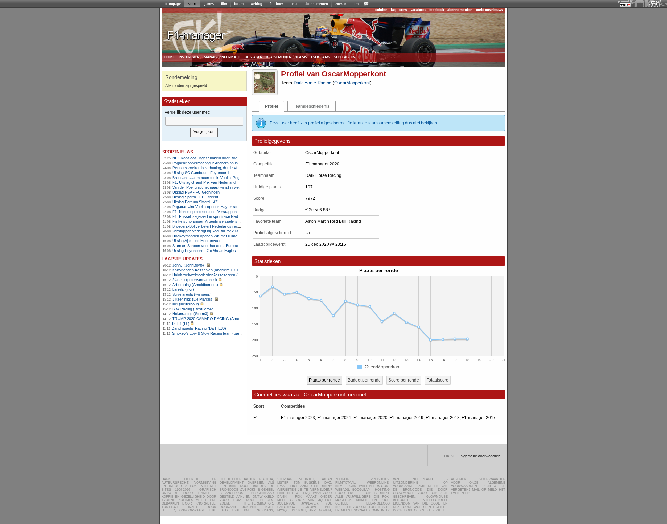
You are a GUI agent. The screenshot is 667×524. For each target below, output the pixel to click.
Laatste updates (182, 258)
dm (356, 4)
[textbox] (204, 121)
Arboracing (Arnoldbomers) (195, 285)
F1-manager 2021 (334, 417)
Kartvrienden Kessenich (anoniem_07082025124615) (217, 270)
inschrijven (189, 57)
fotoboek (276, 4)
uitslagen (253, 57)
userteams (320, 57)
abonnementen (316, 4)
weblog (256, 4)
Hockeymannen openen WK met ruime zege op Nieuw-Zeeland (225, 236)
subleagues (344, 57)
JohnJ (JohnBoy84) (189, 265)
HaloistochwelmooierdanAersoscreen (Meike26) (212, 275)
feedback (436, 10)
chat (294, 4)
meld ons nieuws (489, 10)
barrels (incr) (183, 289)
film (224, 4)
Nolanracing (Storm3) (190, 314)
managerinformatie (222, 57)
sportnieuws (177, 151)
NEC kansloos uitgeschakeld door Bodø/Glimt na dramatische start (228, 158)
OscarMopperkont (352, 82)
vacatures (418, 10)
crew (403, 10)
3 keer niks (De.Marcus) (193, 299)
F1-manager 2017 (479, 417)
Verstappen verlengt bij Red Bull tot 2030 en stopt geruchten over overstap (234, 231)
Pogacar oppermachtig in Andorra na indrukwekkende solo (221, 163)
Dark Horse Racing (312, 82)
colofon (381, 10)
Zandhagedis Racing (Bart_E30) (199, 328)
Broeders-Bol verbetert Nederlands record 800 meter (217, 226)
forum (239, 4)
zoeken (340, 4)
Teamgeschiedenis (311, 106)
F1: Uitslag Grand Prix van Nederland (204, 182)
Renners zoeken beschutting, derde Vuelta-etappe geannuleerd (225, 168)
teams (301, 57)
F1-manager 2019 (406, 417)
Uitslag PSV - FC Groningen (196, 192)
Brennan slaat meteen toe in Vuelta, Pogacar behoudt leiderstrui (225, 177)
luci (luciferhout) (185, 304)
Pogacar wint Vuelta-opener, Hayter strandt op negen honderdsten (228, 207)
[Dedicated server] (625, 5)
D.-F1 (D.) (180, 323)
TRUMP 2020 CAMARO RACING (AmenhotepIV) (213, 319)
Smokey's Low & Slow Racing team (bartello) (209, 333)
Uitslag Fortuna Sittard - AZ (195, 202)
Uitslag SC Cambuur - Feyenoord (200, 173)
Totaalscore (437, 380)
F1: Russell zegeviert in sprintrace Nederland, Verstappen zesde (226, 216)
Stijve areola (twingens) (192, 294)
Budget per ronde (364, 380)
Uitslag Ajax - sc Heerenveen (196, 241)
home (169, 57)
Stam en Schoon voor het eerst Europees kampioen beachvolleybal (229, 246)
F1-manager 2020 (370, 417)
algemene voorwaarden (480, 456)
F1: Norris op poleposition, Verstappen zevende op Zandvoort (224, 212)
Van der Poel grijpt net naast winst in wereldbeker (213, 187)
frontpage (173, 4)
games (209, 4)
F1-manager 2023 (298, 417)
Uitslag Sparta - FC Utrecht (195, 197)
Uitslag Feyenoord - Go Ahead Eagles (204, 250)
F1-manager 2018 (443, 417)
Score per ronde (403, 380)
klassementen (278, 57)
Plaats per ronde (324, 380)
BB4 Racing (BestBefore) (193, 309)
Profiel (271, 106)
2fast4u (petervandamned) (194, 280)
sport (192, 4)
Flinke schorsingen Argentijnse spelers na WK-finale (216, 221)
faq (393, 10)
